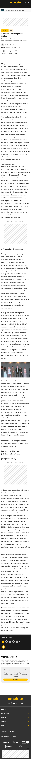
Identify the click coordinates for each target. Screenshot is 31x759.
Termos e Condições (7, 731)
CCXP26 (9, 6)
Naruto (3, 6)
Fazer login (15, 679)
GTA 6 (26, 6)
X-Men (21, 6)
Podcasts (15, 6)
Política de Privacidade (8, 736)
